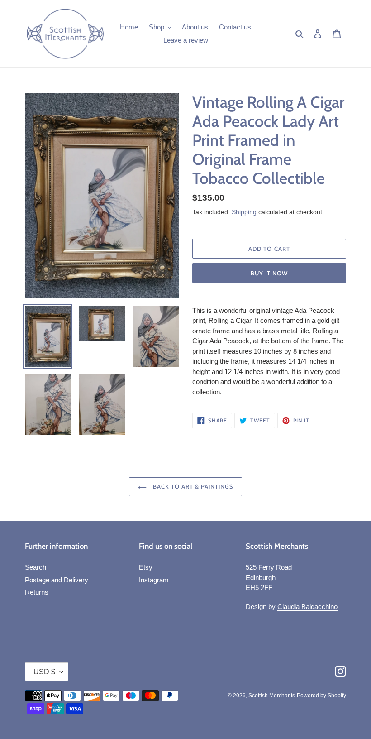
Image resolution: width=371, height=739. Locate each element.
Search (35, 567)
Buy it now (269, 273)
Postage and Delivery (56, 580)
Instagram (154, 580)
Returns (36, 592)
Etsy (145, 567)
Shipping (244, 212)
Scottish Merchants (271, 695)
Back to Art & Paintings (192, 486)
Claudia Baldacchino (307, 606)
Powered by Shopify (321, 695)
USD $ (44, 672)
